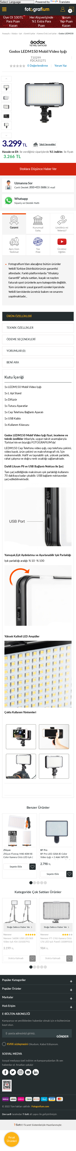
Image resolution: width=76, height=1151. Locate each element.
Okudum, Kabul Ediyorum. (32, 1044)
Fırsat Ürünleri (12, 1139)
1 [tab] (31, 882)
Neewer (7, 934)
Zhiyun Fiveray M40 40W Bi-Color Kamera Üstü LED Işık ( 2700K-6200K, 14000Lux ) (18, 856)
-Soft (17, 1125)
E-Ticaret (26, 1125)
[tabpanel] (19, 845)
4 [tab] (41, 882)
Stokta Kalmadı (15, 958)
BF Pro (43, 850)
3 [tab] (38, 882)
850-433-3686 (38, 187)
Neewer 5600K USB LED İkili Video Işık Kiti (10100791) (18, 940)
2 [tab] (34, 882)
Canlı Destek (21, 187)
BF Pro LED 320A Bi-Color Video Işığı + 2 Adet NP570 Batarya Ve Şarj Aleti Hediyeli (55, 856)
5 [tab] (45, 882)
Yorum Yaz (60, 66)
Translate (64, 2)
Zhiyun (7, 850)
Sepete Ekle (16, 867)
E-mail (51, 187)
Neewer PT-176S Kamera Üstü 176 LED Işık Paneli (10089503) (56, 940)
